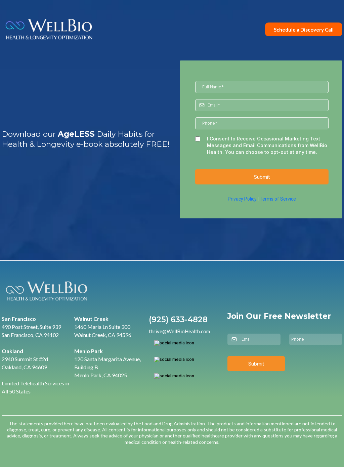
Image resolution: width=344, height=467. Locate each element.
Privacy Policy (242, 199)
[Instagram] (174, 359)
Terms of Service (278, 199)
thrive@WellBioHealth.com (179, 331)
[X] (174, 376)
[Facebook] (174, 343)
